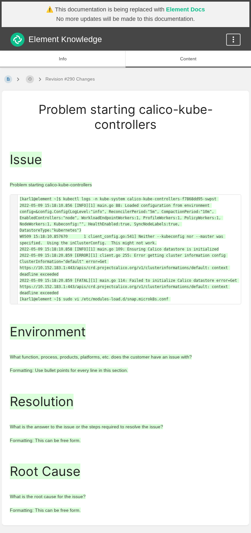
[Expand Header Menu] (233, 40)
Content (188, 58)
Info (63, 58)
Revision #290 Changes (70, 79)
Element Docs (185, 9)
